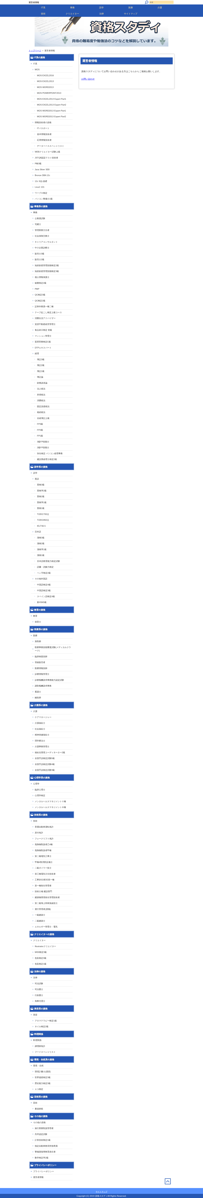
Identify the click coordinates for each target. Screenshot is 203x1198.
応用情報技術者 (44, 140)
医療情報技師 (41, 668)
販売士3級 (39, 253)
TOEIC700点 (43, 514)
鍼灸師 (38, 697)
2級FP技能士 (43, 447)
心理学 (36, 784)
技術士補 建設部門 (43, 891)
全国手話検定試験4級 (45, 764)
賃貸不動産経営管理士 (45, 324)
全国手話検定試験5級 (45, 758)
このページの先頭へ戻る (169, 1187)
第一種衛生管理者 (43, 885)
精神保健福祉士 (42, 735)
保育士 (38, 622)
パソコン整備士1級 (44, 199)
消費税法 (41, 400)
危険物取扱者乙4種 (44, 844)
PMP (37, 289)
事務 (72, 7)
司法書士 (39, 989)
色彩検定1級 (40, 964)
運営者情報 (38, 1177)
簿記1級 (40, 371)
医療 (130, 7)
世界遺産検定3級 (43, 1077)
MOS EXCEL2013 (45, 81)
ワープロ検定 (41, 193)
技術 (43, 13)
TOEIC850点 (43, 520)
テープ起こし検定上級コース (48, 312)
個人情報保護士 (42, 277)
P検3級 (38, 163)
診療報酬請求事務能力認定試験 (49, 680)
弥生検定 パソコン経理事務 (50, 453)
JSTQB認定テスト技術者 (46, 158)
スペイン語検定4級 (46, 596)
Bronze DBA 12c (42, 175)
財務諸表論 (42, 383)
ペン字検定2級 (44, 573)
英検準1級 (42, 502)
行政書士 (39, 995)
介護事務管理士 (42, 746)
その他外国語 (41, 579)
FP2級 (40, 430)
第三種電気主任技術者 (45, 874)
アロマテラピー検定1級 (46, 1020)
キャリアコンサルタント (46, 242)
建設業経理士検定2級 (47, 459)
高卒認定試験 (41, 1134)
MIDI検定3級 (41, 952)
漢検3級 (40, 537)
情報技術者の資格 (43, 122)
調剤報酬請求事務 (43, 686)
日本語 (38, 531)
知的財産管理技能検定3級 (47, 271)
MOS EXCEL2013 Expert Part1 (51, 99)
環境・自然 (38, 1065)
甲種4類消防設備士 (44, 862)
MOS (37, 69)
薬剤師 (38, 641)
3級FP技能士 (43, 441)
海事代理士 (40, 1001)
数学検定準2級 (41, 1157)
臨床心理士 (40, 789)
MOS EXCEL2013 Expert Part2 (51, 105)
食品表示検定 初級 (43, 330)
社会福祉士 (40, 729)
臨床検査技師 (41, 656)
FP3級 (40, 424)
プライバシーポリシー (43, 1171)
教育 (35, 616)
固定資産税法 (43, 406)
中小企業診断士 (42, 248)
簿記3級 (40, 359)
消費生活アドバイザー (45, 318)
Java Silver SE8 (42, 169)
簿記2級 (40, 365)
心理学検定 (40, 795)
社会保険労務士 (42, 236)
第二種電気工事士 (43, 856)
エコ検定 (39, 1089)
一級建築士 (40, 915)
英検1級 (40, 508)
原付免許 (39, 832)
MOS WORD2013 (45, 87)
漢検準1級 (42, 549)
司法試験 (39, 983)
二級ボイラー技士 (43, 868)
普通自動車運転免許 (44, 827)
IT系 (43, 7)
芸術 (35, 1103)
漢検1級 (40, 555)
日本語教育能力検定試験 (48, 561)
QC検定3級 (40, 295)
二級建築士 (40, 921)
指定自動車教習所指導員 (46, 1146)
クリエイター (72, 13)
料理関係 (37, 1040)
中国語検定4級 (44, 584)
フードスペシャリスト (45, 1052)
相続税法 (41, 412)
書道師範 (39, 1109)
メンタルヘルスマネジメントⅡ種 (50, 801)
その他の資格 (39, 1122)
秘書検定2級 (40, 283)
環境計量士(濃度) (43, 1071)
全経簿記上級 (43, 418)
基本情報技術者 (44, 134)
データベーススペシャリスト (50, 146)
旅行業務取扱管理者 (44, 1128)
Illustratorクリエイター (45, 946)
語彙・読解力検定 (45, 567)
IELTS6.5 (41, 526)
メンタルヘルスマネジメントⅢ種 (50, 807)
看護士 (38, 692)
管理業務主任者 (42, 230)
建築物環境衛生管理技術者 (47, 897)
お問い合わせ (88, 79)
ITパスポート (43, 128)
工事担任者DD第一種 (44, 879)
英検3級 (40, 484)
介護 (160, 7)
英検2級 (40, 496)
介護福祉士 (40, 723)
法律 (101, 13)
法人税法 (41, 389)
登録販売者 (40, 662)
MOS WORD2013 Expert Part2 (51, 116)
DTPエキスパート (43, 347)
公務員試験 (40, 218)
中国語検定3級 (44, 590)
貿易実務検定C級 (43, 342)
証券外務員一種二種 (44, 306)
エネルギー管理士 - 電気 (46, 926)
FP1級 (40, 436)
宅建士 (38, 224)
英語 (37, 479)
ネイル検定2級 (41, 1026)
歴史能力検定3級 (43, 1083)
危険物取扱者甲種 (43, 850)
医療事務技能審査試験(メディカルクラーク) (53, 649)
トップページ (35, 50)
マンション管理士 (43, 336)
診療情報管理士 (42, 674)
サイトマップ (130, 13)
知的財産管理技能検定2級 (47, 265)
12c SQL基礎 (41, 181)
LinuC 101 (39, 187)
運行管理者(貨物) (43, 909)
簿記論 (40, 377)
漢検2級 (40, 543)
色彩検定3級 (40, 958)
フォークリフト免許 (44, 838)
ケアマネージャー (43, 717)
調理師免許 (40, 1046)
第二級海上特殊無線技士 (46, 903)
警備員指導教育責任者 (45, 1152)
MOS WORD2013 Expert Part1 (51, 110)
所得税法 (41, 394)
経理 (37, 353)
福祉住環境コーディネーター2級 (50, 752)
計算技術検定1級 (43, 1140)
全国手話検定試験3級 (45, 770)
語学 (101, 7)
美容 (35, 1015)
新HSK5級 (42, 602)
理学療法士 (40, 741)
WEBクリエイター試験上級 (47, 152)
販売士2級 (39, 259)
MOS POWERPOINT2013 (49, 93)
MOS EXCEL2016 (45, 75)
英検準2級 (42, 490)
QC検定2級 (40, 300)
